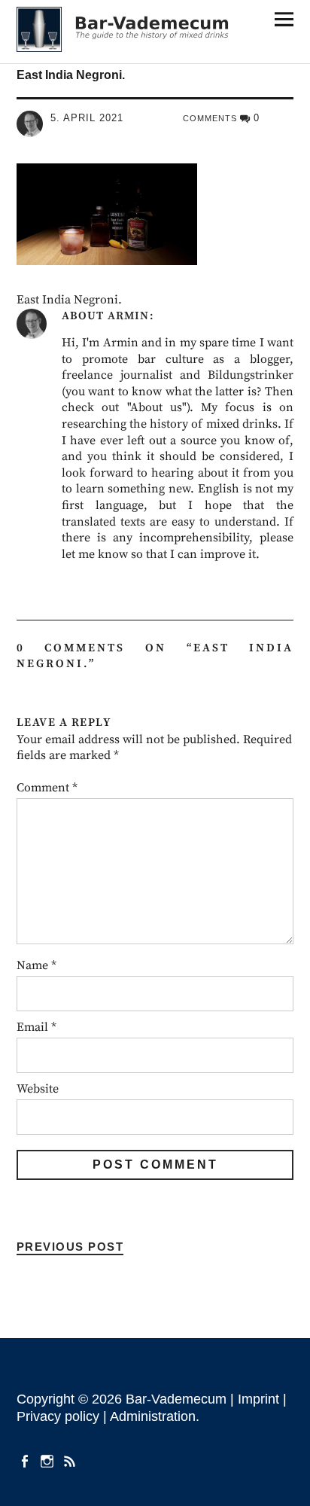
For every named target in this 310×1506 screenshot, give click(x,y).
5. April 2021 (86, 117)
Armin (128, 316)
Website (38, 1088)
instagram (49, 1460)
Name (36, 965)
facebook (26, 1460)
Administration (153, 1416)
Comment (47, 787)
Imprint (258, 1399)
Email (36, 1027)
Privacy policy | (63, 1416)
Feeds (71, 1460)
